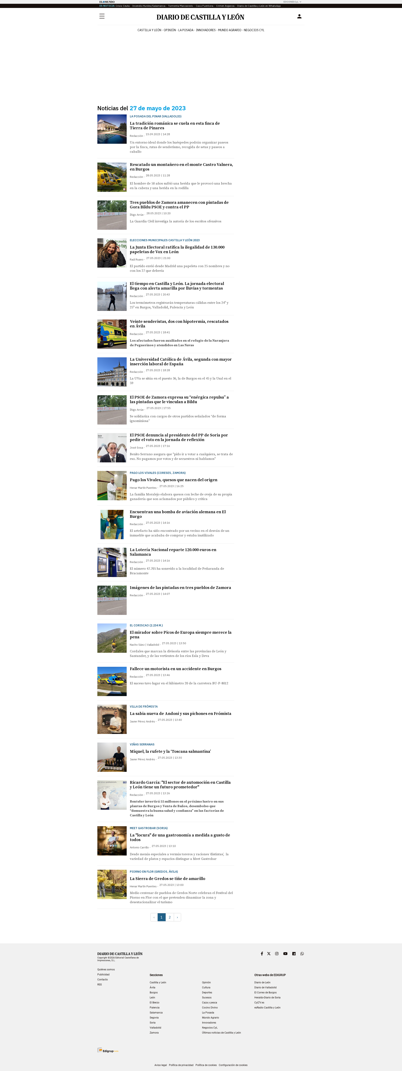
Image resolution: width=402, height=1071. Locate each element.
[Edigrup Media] (107, 1049)
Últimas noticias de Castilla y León (221, 1032)
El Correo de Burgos (265, 992)
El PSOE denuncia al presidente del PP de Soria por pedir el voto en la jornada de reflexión (179, 438)
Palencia (155, 1007)
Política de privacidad (181, 1065)
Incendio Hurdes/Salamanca (148, 5)
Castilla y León (149, 30)
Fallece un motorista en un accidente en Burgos (175, 669)
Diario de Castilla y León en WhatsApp (259, 5)
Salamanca (156, 1012)
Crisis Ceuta (123, 5)
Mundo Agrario (229, 30)
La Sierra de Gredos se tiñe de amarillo (167, 878)
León (152, 997)
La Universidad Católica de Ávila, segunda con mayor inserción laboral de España (181, 362)
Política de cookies (206, 1065)
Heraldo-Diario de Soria (267, 997)
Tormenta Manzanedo (180, 5)
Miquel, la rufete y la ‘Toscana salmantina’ (170, 751)
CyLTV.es (259, 1002)
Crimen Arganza (225, 5)
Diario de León (262, 982)
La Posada (185, 30)
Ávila (152, 987)
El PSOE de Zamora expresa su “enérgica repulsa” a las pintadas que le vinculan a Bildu (179, 400)
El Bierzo (154, 1002)
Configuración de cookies (233, 1065)
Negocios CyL (254, 30)
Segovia (154, 1017)
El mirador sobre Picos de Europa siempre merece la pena (181, 635)
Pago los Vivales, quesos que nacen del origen (173, 480)
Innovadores (206, 30)
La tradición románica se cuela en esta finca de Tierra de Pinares (175, 126)
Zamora (154, 1032)
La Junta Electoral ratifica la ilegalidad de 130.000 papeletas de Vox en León (177, 250)
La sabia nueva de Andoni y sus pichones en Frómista (180, 713)
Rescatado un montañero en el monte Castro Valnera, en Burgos (181, 167)
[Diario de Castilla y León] (200, 16)
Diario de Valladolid (265, 987)
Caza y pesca (209, 1002)
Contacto (102, 979)
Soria (153, 1022)
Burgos (154, 992)
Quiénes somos (106, 969)
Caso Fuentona (204, 5)
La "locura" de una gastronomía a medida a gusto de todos (180, 838)
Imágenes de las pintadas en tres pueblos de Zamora (180, 587)
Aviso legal (161, 1065)
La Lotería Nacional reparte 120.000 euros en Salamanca (173, 552)
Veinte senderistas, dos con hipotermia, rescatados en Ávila (179, 324)
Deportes (207, 992)
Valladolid (155, 1027)
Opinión (170, 30)
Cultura (206, 987)
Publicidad (103, 974)
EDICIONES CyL (290, 2)
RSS (99, 984)
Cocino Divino (210, 1007)
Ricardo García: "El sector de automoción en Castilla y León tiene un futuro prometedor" (180, 785)
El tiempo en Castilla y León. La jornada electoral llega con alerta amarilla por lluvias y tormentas (177, 286)
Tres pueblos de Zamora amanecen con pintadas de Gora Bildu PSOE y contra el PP (179, 205)
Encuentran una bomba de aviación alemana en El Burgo (178, 514)
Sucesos (206, 997)
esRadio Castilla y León (267, 1007)
